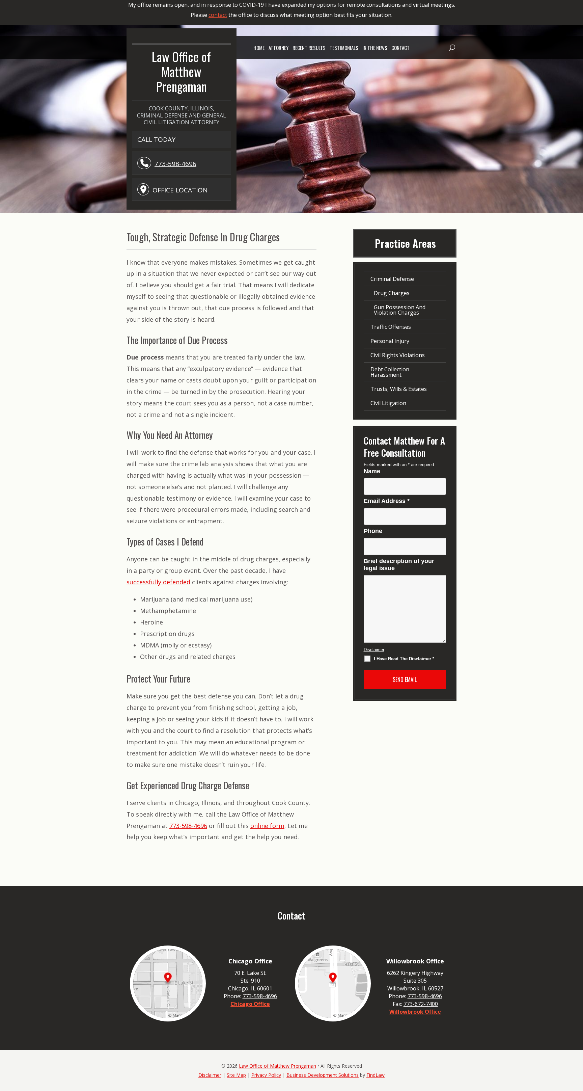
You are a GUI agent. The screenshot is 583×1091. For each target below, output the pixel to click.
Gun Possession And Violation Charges (399, 309)
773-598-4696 (175, 163)
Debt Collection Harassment (389, 372)
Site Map (236, 1075)
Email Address (387, 501)
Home (259, 47)
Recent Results (309, 47)
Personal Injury (389, 341)
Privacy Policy (266, 1075)
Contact (400, 47)
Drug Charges (392, 293)
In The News (374, 47)
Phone (373, 531)
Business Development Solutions (322, 1075)
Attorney (278, 47)
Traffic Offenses (390, 326)
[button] (451, 48)
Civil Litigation (388, 403)
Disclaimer (374, 649)
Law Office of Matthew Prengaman (277, 1066)
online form (267, 826)
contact (218, 15)
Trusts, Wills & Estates (398, 389)
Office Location (179, 190)
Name (372, 471)
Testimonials (344, 47)
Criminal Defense (392, 279)
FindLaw (375, 1075)
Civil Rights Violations (397, 355)
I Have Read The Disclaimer (404, 658)
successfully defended (158, 582)
